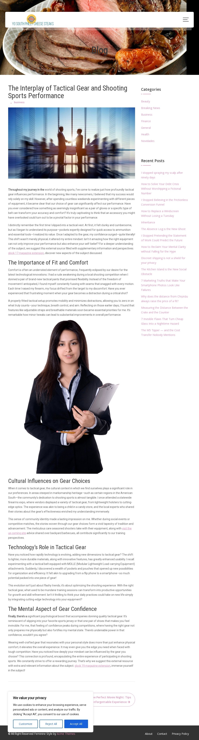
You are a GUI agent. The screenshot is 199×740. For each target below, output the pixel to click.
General (146, 128)
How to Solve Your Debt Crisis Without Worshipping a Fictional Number (161, 188)
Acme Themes (66, 734)
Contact (162, 734)
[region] (50, 712)
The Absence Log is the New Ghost (163, 229)
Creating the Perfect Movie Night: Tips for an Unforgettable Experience (104, 699)
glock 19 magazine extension (92, 665)
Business (146, 114)
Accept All (76, 724)
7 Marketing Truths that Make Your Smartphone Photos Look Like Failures (163, 285)
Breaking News (150, 108)
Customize (25, 724)
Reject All (51, 724)
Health (145, 134)
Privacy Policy (180, 734)
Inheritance (148, 222)
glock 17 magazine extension (26, 253)
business (19, 102)
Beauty (145, 101)
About (149, 734)
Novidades (147, 141)
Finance (146, 121)
